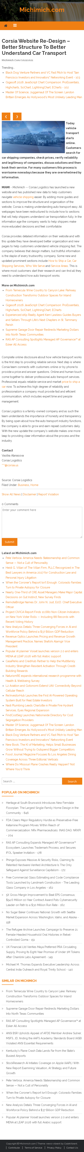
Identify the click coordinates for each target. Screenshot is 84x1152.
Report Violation (48, 494)
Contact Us (72, 1147)
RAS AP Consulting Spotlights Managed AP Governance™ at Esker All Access (43, 1023)
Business (23, 485)
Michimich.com (42, 9)
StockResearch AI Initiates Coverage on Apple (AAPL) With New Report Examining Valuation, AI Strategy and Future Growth (42, 1068)
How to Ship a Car (59, 260)
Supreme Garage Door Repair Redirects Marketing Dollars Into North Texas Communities (42, 1011)
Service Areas (59, 265)
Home (34, 485)
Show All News (11, 494)
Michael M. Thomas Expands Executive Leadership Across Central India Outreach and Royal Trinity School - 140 (42, 967)
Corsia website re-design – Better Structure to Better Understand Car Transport (36, 47)
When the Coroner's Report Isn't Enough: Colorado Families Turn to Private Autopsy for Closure (44, 1095)
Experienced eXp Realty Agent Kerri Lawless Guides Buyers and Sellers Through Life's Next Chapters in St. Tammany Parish (43, 319)
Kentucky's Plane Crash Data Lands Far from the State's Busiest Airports (40, 1053)
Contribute (14, 1147)
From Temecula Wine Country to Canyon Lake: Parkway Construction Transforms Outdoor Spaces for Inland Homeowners (41, 295)
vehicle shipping (23, 197)
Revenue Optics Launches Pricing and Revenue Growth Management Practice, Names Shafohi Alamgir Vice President (40, 641)
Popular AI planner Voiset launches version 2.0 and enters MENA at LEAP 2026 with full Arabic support (42, 1120)
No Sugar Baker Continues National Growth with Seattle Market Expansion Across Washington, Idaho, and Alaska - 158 (42, 917)
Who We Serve (35, 265)
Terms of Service (33, 1147)
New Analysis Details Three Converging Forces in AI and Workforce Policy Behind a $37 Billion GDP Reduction (41, 1107)
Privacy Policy (54, 1147)
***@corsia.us (10, 465)
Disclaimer (29, 494)
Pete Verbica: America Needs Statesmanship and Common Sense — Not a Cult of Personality (43, 1083)
